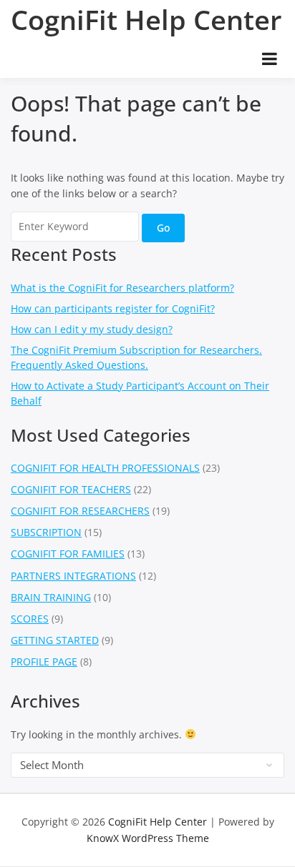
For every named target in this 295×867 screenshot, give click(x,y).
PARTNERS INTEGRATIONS (73, 576)
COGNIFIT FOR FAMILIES (68, 553)
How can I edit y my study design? (92, 329)
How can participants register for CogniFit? (113, 308)
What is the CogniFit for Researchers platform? (122, 287)
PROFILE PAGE (44, 661)
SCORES (30, 618)
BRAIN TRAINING (51, 597)
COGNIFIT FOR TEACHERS (71, 489)
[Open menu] (269, 58)
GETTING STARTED (55, 640)
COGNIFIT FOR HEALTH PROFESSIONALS (105, 468)
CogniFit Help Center (146, 19)
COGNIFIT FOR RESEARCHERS (80, 510)
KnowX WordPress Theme (148, 838)
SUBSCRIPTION (46, 532)
